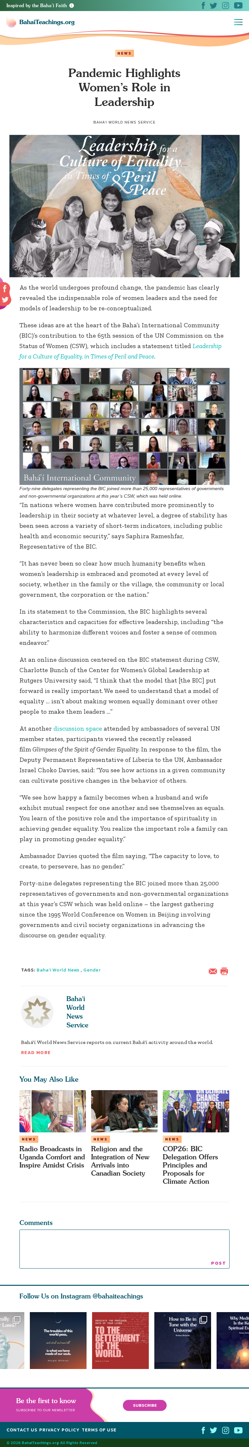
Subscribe (145, 1405)
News (124, 53)
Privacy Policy (59, 1430)
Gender (92, 970)
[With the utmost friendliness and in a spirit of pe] (123, 1340)
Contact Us (21, 1430)
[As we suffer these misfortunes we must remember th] (58, 1340)
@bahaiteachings (118, 1296)
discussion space (77, 728)
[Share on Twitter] (5, 300)
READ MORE (36, 1052)
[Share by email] (214, 970)
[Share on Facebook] (5, 288)
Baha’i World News (58, 970)
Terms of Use (99, 1430)
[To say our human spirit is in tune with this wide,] (185, 1340)
